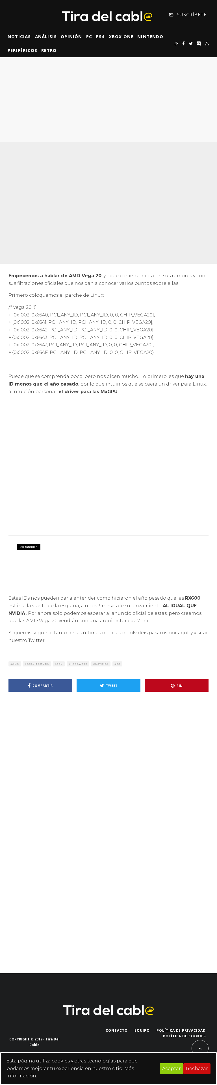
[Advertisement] (108, 99)
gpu (59, 664)
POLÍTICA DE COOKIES (184, 1036)
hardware (79, 664)
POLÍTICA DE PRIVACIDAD (181, 1030)
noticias (101, 664)
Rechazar (197, 1068)
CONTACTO (117, 1030)
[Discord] (199, 43)
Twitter (36, 640)
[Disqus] (108, 776)
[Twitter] (191, 43)
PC (89, 36)
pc (118, 664)
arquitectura (38, 664)
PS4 (100, 36)
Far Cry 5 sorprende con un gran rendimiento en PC (110, 551)
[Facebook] (183, 43)
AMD (15, 664)
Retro (49, 50)
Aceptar (171, 1068)
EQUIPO (142, 1030)
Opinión (71, 36)
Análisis (46, 36)
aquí (183, 632)
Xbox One (121, 36)
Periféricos (22, 50)
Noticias (19, 36)
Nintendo (150, 36)
